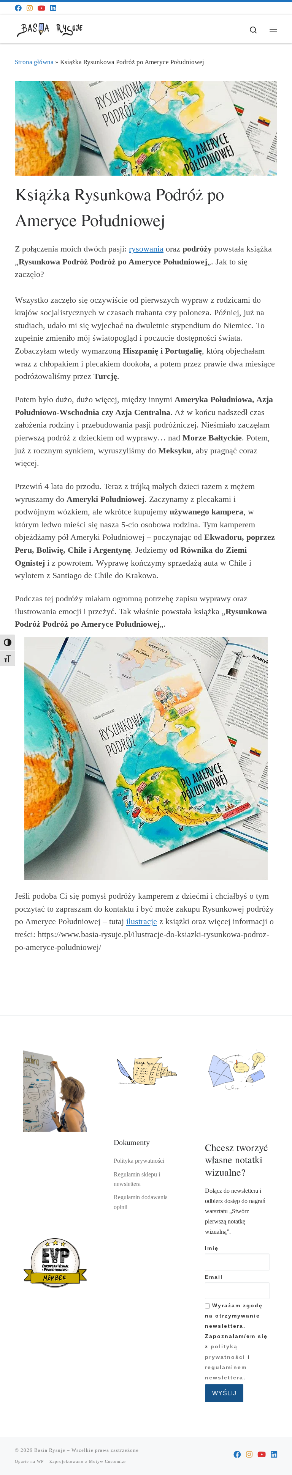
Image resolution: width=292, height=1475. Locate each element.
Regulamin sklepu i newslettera (137, 1179)
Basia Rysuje (49, 1450)
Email (214, 1277)
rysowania (146, 248)
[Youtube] (41, 8)
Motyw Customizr (107, 1461)
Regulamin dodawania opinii (141, 1202)
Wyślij (224, 1393)
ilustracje (141, 921)
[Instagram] (30, 8)
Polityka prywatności (139, 1160)
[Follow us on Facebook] (18, 8)
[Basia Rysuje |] (51, 28)
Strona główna (34, 62)
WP (40, 1461)
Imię (212, 1248)
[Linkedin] (53, 8)
